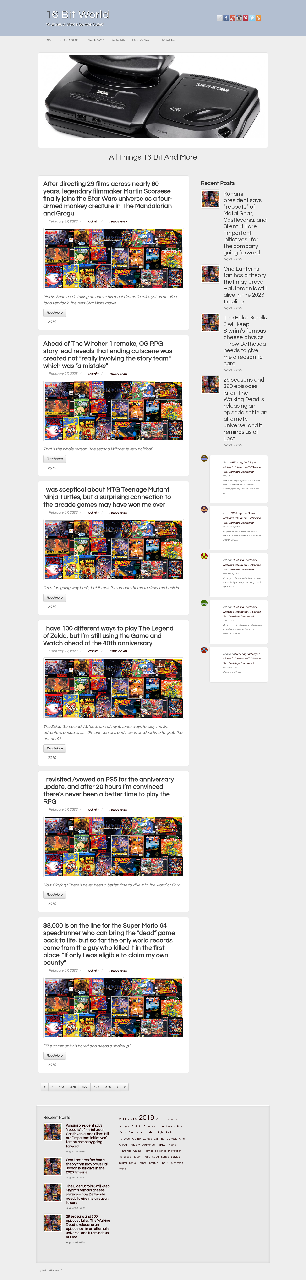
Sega (155, 1157)
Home (48, 39)
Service (175, 1157)
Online (137, 1151)
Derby (122, 1132)
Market (161, 1144)
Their (163, 1163)
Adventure (162, 1119)
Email (220, 18)
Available (158, 1126)
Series (165, 1157)
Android (137, 1126)
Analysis (124, 1126)
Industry (135, 1144)
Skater (123, 1163)
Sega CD (168, 39)
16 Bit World (77, 15)
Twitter (252, 18)
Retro (146, 1157)
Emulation (140, 39)
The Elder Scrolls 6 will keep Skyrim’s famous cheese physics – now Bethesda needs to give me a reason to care (245, 340)
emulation (148, 1132)
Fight (161, 1132)
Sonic (132, 1163)
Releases (125, 1157)
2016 (132, 1119)
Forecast (124, 1138)
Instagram (239, 18)
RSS (259, 18)
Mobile (173, 1144)
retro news (70, 39)
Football (170, 1132)
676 (73, 1087)
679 (108, 1087)
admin (93, 221)
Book (179, 1126)
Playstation (175, 1151)
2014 (122, 1119)
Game (136, 1138)
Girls (182, 1138)
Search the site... (261, 39)
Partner (148, 1151)
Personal (160, 1151)
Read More (54, 312)
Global (123, 1144)
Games (147, 1138)
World (122, 1169)
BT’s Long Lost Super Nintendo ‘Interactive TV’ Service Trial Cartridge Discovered (242, 467)
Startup (153, 1163)
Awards (170, 1126)
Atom (147, 1126)
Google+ (233, 18)
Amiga (175, 1119)
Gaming (159, 1138)
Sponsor (142, 1163)
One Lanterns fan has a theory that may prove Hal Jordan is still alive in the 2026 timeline (245, 285)
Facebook (226, 18)
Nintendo (125, 1150)
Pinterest (246, 18)
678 (96, 1087)
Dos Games (96, 39)
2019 (51, 322)
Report (137, 1157)
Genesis (118, 39)
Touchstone (176, 1163)
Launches (148, 1144)
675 (61, 1087)
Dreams (133, 1132)
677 (84, 1087)
